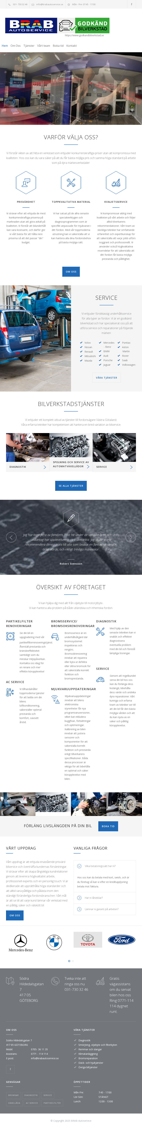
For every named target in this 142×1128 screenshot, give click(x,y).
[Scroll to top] (132, 1118)
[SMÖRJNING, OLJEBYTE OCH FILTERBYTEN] (71, 445)
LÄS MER (17, 809)
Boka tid (58, 46)
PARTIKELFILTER (52, 1103)
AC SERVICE (32, 1103)
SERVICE (101, 466)
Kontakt (71, 46)
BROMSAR (13, 1095)
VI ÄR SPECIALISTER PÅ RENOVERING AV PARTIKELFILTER (71, 90)
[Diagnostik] (27, 447)
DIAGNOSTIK (18, 466)
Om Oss (16, 46)
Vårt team (43, 46)
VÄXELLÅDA (14, 1103)
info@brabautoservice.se (49, 4)
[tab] (105, 866)
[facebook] (131, 4)
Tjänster (28, 46)
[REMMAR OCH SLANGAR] (114, 447)
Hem (5, 46)
